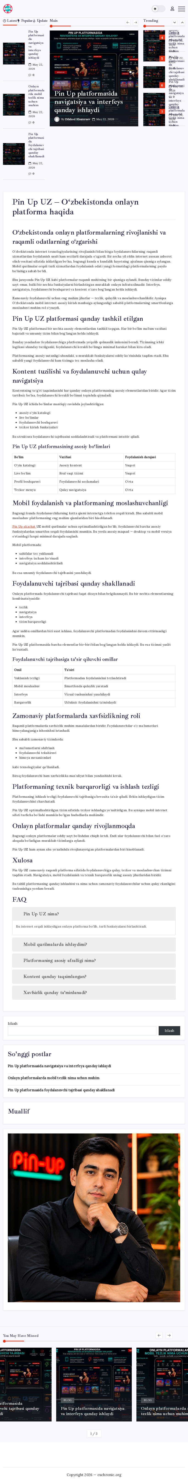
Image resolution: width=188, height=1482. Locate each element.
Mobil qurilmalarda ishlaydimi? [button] (55, 944)
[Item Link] (14, 53)
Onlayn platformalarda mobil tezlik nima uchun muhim (36, 95)
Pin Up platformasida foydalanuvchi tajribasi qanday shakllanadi (36, 145)
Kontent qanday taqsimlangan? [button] (55, 976)
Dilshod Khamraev (77, 119)
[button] (159, 8)
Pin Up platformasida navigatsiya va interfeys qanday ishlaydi (36, 45)
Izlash (12, 1023)
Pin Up (24, 526)
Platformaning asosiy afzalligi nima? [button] (59, 960)
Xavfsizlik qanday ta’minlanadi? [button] (55, 992)
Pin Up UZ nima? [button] (41, 914)
